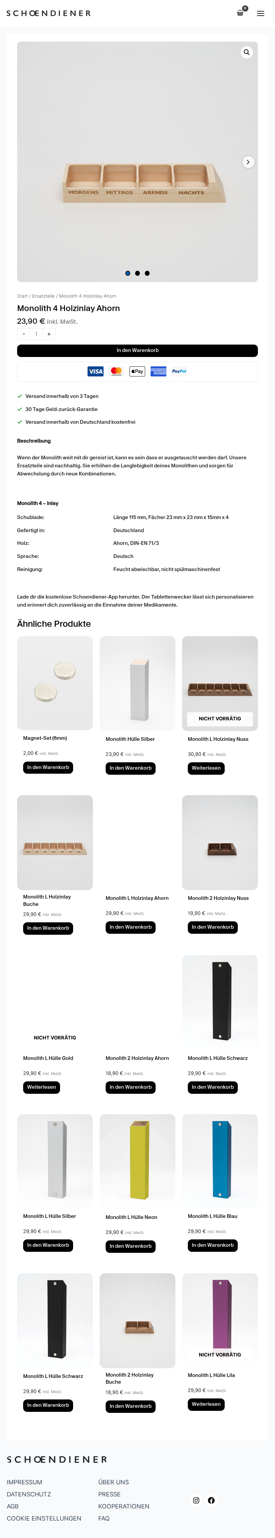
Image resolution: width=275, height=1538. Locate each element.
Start (22, 296)
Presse (109, 1494)
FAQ (104, 1518)
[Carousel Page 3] (147, 273)
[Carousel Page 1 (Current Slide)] (127, 273)
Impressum (24, 1482)
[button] (247, 52)
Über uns (113, 1482)
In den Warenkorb (138, 351)
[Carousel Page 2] (137, 273)
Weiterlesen (206, 768)
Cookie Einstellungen (44, 1518)
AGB (13, 1506)
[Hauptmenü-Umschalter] (260, 13)
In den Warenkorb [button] (48, 768)
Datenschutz (29, 1494)
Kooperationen (124, 1506)
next (248, 162)
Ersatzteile (43, 296)
